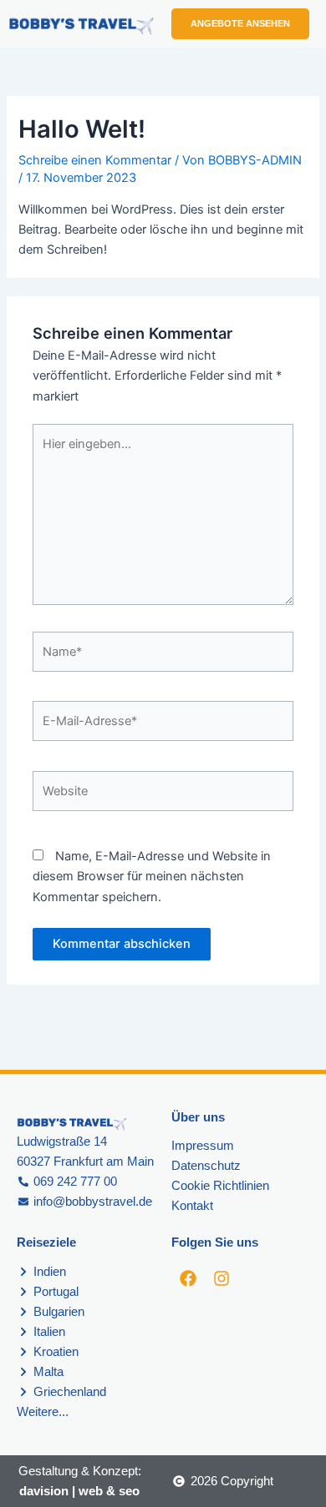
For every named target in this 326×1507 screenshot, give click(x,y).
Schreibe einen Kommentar (94, 160)
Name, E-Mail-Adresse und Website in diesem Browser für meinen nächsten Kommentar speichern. (152, 876)
